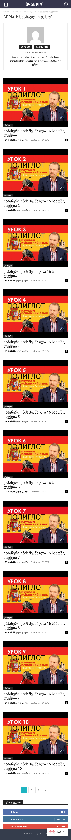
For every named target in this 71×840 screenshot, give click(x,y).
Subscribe (59, 826)
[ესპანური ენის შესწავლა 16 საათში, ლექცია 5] (35, 384)
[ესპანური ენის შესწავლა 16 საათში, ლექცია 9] (35, 665)
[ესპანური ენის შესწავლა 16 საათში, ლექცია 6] (35, 454)
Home (6, 11)
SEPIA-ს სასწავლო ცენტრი (15, 140)
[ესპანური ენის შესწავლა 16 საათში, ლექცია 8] (35, 595)
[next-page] (45, 790)
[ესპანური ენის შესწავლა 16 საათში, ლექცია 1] (35, 102)
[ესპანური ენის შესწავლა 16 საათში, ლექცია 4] (35, 313)
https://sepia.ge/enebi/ (35, 52)
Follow (61, 819)
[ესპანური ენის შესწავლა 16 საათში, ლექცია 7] (35, 525)
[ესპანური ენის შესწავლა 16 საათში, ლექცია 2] (35, 173)
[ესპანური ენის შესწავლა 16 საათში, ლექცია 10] (35, 736)
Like (63, 812)
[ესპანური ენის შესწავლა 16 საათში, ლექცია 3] (35, 243)
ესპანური (8, 125)
